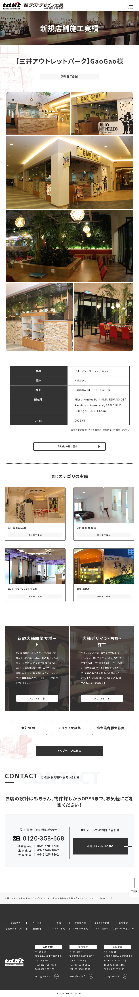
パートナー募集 (80, 929)
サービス (37, 923)
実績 (58, 923)
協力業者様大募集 (111, 728)
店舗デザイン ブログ (16, 929)
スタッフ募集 (59, 929)
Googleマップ (43, 976)
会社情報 (28, 728)
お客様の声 (80, 923)
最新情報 (37, 929)
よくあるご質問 (102, 923)
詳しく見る (35, 698)
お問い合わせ (102, 929)
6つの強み (15, 923)
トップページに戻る (69, 750)
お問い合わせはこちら (100, 846)
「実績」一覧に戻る (67, 446)
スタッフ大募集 (69, 728)
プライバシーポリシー (123, 929)
